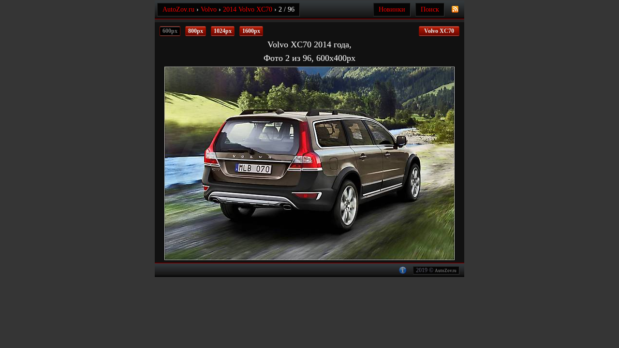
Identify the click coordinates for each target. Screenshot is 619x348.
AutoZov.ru (446, 270)
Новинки (392, 9)
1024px (223, 31)
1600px (251, 31)
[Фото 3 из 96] (397, 163)
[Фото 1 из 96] (221, 163)
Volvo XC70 (439, 31)
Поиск (430, 9)
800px (195, 31)
